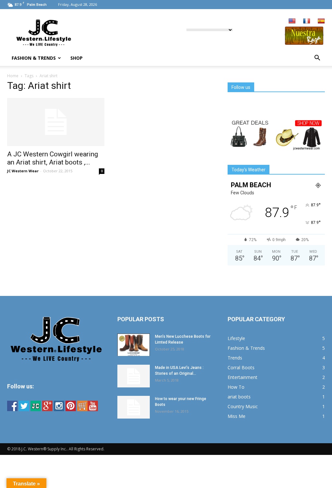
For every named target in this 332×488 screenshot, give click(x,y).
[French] (306, 21)
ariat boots (239, 397)
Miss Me (236, 416)
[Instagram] (59, 409)
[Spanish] (321, 21)
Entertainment (242, 377)
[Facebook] (12, 409)
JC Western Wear (23, 170)
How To (236, 387)
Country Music (243, 406)
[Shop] (82, 409)
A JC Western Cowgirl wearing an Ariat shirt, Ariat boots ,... (52, 158)
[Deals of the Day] (276, 149)
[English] (292, 21)
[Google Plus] (47, 409)
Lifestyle (236, 338)
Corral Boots (241, 367)
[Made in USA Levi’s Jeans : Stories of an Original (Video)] (133, 376)
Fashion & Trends (34, 58)
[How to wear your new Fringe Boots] (133, 407)
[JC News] (35, 409)
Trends (235, 358)
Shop (76, 58)
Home (12, 76)
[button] (317, 58)
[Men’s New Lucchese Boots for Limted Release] (133, 345)
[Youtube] (93, 409)
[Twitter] (24, 409)
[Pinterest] (70, 409)
